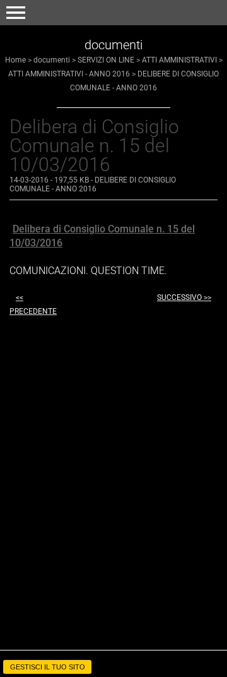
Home (15, 60)
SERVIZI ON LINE (106, 60)
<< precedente (33, 304)
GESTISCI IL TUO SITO (47, 667)
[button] (15, 12)
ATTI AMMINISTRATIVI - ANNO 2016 (69, 73)
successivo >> (184, 297)
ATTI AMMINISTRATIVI (179, 60)
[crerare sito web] (113, 653)
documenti (51, 60)
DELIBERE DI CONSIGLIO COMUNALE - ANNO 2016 (92, 184)
